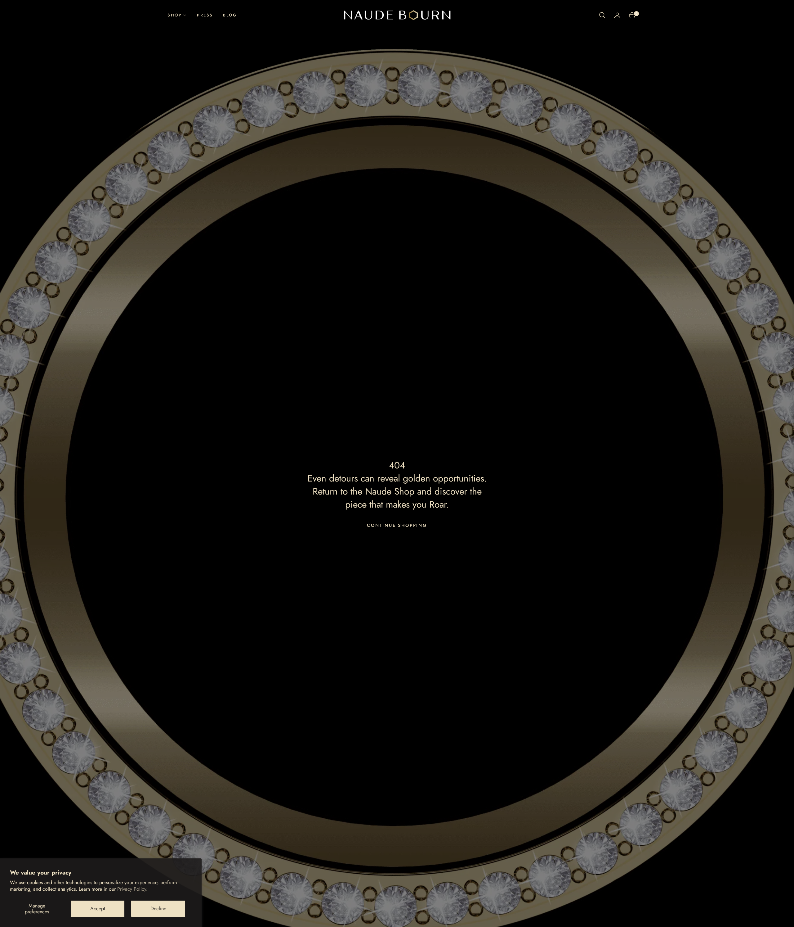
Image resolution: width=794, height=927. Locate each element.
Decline (158, 908)
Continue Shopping (397, 525)
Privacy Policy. (132, 889)
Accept (97, 908)
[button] (602, 15)
